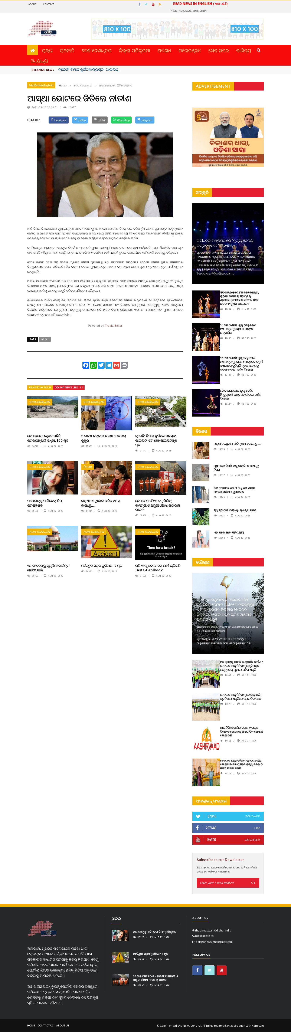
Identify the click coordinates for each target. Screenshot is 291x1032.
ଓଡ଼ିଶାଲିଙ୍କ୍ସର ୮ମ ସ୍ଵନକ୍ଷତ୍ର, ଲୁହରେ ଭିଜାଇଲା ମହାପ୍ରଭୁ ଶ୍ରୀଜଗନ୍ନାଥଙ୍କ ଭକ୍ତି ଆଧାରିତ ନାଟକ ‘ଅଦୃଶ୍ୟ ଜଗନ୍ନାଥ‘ (239, 298)
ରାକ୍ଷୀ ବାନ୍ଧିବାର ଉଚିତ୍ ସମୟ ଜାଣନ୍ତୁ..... (100, 503)
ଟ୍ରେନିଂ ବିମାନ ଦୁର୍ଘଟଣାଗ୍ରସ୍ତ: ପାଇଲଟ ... (90, 69)
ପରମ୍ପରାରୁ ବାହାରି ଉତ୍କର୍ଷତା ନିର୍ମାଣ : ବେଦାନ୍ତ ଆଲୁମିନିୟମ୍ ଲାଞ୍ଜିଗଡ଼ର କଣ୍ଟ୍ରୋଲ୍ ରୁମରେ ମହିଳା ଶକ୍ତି (241, 666)
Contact (49, 4)
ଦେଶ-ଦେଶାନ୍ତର (97, 50)
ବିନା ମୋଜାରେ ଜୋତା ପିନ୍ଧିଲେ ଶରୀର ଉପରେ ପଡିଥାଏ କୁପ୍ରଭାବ (234, 490)
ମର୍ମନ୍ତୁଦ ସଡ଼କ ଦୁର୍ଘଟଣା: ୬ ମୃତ (101, 565)
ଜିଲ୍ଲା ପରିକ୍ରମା (134, 50)
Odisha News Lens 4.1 (69, 387)
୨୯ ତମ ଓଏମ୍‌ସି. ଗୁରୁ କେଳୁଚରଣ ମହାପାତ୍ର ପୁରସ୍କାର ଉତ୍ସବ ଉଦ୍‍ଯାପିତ (238, 329)
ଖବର (116, 918)
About (32, 4)
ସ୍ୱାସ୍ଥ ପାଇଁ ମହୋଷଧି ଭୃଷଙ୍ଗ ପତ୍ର (235, 510)
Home (31, 1025)
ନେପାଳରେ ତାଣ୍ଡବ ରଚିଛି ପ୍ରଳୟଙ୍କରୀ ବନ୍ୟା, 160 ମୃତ (47, 438)
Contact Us (45, 1025)
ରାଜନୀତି (67, 50)
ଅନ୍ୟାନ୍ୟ (39, 60)
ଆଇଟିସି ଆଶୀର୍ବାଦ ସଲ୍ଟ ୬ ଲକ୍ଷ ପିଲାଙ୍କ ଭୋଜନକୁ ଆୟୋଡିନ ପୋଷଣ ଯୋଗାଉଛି (241, 731)
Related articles (40, 387)
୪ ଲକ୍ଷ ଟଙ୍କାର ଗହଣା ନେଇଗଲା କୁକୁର (103, 438)
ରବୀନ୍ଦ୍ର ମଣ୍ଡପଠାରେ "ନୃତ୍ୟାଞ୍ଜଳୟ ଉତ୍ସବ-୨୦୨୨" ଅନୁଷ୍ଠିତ (225, 243)
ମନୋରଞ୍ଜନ (190, 50)
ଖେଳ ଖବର (218, 50)
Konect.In (258, 1026)
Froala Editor (113, 325)
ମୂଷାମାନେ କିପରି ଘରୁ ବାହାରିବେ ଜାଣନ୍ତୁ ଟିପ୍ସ (236, 468)
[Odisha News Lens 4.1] (42, 929)
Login (203, 11)
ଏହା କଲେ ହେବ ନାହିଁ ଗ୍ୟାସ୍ (229, 532)
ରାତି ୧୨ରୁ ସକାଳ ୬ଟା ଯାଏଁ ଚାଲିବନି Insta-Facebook (157, 567)
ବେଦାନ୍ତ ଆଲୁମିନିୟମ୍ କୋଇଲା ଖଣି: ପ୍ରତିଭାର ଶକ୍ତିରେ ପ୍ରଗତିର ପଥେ (240, 697)
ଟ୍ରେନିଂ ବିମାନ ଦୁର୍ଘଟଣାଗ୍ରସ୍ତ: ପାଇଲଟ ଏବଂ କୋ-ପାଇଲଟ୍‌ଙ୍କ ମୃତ (156, 440)
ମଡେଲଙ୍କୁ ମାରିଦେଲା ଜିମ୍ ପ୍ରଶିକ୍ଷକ (44, 503)
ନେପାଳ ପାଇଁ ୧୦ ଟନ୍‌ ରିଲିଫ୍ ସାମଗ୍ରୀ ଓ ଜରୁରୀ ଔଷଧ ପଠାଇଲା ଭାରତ (157, 505)
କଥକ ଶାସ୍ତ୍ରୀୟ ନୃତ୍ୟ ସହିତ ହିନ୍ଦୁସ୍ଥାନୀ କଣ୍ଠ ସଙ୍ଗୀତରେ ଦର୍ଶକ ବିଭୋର (240, 394)
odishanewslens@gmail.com (214, 942)
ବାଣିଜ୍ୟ (243, 50)
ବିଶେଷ (88, 467)
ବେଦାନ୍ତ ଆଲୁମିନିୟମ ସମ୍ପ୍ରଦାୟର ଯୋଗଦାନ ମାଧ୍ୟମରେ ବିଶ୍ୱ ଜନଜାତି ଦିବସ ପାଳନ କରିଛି (241, 764)
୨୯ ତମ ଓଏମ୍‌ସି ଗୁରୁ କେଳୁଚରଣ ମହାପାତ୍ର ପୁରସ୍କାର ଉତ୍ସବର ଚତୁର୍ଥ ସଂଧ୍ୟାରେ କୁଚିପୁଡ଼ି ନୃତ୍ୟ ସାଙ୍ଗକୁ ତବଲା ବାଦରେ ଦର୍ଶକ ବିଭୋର (241, 364)
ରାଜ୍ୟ (47, 50)
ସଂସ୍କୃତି (202, 192)
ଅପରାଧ (164, 50)
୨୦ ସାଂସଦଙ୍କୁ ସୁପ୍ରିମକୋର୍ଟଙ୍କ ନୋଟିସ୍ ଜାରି (48, 567)
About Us (62, 1025)
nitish (44, 339)
